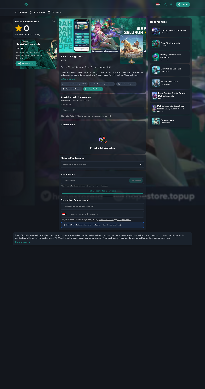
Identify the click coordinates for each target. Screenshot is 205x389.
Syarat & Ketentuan (105, 220)
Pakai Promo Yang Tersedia (102, 191)
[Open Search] (165, 4)
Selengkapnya (68, 79)
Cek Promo (136, 181)
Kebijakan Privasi (124, 220)
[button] (171, 4)
